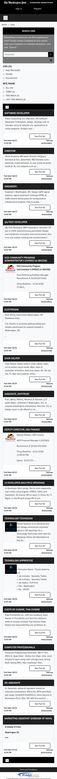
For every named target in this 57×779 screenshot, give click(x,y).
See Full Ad (40, 136)
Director (10, 150)
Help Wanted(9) (13, 70)
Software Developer (17, 113)
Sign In (19, 8)
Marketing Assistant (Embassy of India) (28, 718)
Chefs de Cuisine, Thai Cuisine (22, 609)
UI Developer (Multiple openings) (25, 482)
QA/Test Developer (16, 222)
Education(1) (11, 78)
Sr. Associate (12, 682)
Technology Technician (19, 518)
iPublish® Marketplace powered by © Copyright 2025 (28, 775)
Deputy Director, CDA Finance (22, 429)
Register (37, 8)
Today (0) (10, 91)
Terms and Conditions (28, 769)
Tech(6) (9, 74)
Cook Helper (12, 358)
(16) (7, 66)
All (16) (9, 87)
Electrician (12, 309)
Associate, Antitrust (17, 393)
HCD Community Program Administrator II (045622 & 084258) (26, 259)
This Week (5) (12, 95)
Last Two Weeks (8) (16, 99)
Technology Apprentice (19, 560)
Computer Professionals (20, 647)
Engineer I (11, 186)
